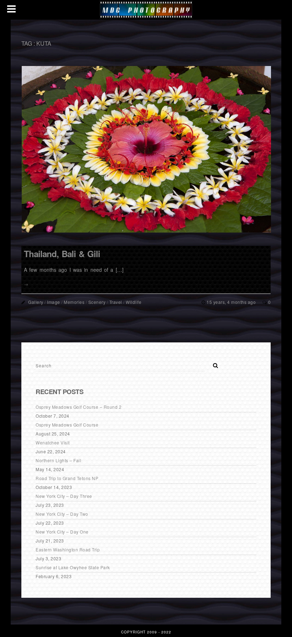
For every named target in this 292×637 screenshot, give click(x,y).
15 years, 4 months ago (232, 302)
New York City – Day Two (62, 514)
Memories (74, 302)
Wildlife (133, 302)
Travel (115, 302)
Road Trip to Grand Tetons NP (67, 478)
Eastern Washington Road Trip (68, 549)
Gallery (35, 302)
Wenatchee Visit (53, 442)
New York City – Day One (62, 532)
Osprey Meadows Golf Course (67, 425)
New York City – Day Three (64, 496)
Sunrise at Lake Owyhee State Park (73, 567)
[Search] (213, 363)
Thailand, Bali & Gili (62, 254)
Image (53, 302)
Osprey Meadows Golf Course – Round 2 (78, 407)
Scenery (97, 302)
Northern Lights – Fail (58, 460)
